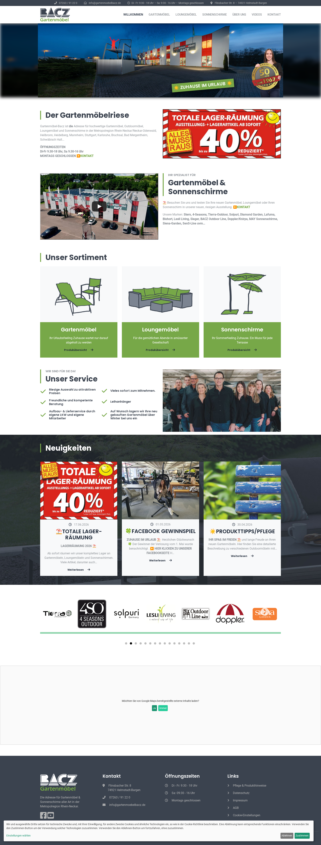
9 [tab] (165, 644)
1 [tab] (127, 644)
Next (250, 612)
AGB (235, 808)
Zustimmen (302, 835)
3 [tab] (136, 644)
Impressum (240, 800)
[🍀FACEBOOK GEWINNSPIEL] (160, 490)
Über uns (239, 14)
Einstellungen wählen (18, 835)
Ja (154, 708)
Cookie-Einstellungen (246, 815)
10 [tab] (170, 644)
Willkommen (133, 14)
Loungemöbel (186, 14)
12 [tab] (180, 644)
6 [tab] (151, 644)
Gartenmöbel (159, 14)
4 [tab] (141, 644)
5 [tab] (146, 644)
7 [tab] (156, 644)
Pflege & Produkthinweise (249, 785)
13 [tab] (185, 644)
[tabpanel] (126, 614)
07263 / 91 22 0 (119, 797)
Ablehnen (286, 835)
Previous (71, 612)
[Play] (99, 206)
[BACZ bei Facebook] (43, 817)
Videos (257, 14)
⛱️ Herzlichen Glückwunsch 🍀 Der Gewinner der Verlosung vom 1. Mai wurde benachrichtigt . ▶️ (160, 544)
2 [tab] (131, 644)
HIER (158, 548)
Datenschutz (240, 793)
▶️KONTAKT (85, 156)
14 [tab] (189, 644)
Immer (163, 708)
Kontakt (274, 14)
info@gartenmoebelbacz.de (126, 805)
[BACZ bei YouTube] (50, 817)
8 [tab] (160, 644)
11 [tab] (175, 644)
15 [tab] (194, 644)
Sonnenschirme (214, 14)
